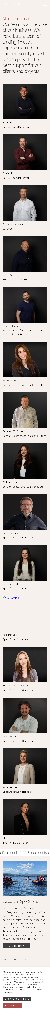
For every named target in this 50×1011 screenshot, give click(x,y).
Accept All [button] (13, 1005)
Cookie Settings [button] (17, 999)
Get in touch (16, 945)
